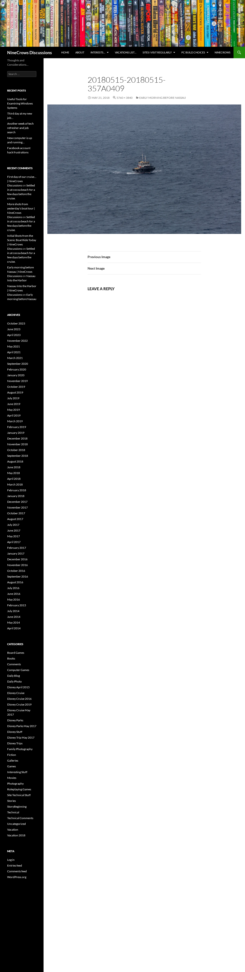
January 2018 (15, 496)
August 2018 (15, 461)
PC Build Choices (193, 52)
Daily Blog (13, 675)
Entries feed (14, 865)
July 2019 (13, 398)
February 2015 (16, 605)
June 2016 (13, 594)
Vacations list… (125, 52)
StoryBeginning (17, 806)
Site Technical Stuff (19, 795)
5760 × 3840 (125, 97)
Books (11, 658)
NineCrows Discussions (29, 52)
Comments (14, 664)
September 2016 (17, 576)
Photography (15, 783)
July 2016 (13, 588)
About (79, 52)
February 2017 (16, 548)
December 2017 (17, 501)
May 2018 (13, 473)
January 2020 (15, 375)
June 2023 (13, 329)
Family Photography (20, 749)
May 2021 (13, 346)
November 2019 (17, 381)
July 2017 (13, 524)
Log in (11, 860)
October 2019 (16, 386)
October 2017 (16, 513)
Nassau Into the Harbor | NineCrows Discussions (21, 290)
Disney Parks (15, 720)
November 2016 (17, 565)
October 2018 (16, 450)
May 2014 (13, 622)
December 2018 (17, 438)
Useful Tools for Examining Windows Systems (20, 103)
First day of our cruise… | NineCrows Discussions (21, 181)
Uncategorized (16, 824)
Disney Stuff (14, 732)
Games (11, 766)
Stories (11, 801)
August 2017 (15, 519)
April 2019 (14, 415)
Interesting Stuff (17, 772)
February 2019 (16, 427)
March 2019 (15, 421)
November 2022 (17, 340)
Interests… (97, 52)
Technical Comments (20, 818)
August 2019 (15, 392)
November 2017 (17, 507)
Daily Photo (14, 681)
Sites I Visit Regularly (157, 52)
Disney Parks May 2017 (21, 726)
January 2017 (15, 553)
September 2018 (17, 455)
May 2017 (13, 536)
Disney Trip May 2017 (20, 737)
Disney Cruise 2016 (19, 698)
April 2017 (14, 542)
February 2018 (16, 490)
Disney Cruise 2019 (19, 704)
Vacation (12, 829)
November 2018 (17, 444)
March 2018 (15, 484)
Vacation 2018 (16, 835)
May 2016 (13, 599)
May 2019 (13, 409)
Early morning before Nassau (162, 97)
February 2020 (16, 369)
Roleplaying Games (19, 789)
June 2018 (13, 467)
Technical (13, 812)
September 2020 (17, 363)
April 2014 (14, 628)
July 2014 (13, 611)
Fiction (11, 755)
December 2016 (17, 559)
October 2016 (16, 571)
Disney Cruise (15, 693)
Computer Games (18, 670)
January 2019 (15, 432)
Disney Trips (14, 743)
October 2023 (16, 323)
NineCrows (222, 52)
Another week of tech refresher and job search (20, 128)
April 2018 (14, 478)
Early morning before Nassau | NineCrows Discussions (20, 272)
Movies (11, 778)
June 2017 (13, 530)
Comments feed (17, 871)
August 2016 (15, 582)
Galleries (12, 760)
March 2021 (15, 358)
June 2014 (13, 617)
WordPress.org (16, 877)
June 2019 (13, 404)
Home (65, 52)
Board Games (15, 652)
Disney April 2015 (18, 687)
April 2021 (14, 352)
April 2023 (14, 335)
